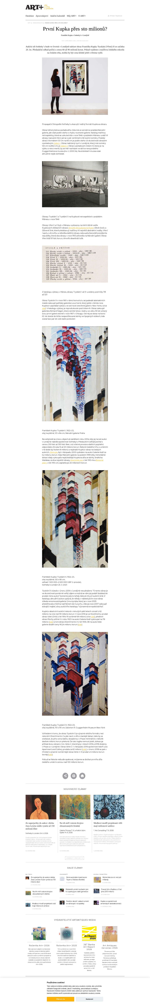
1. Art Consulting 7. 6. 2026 (104, 830)
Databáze (30, 16)
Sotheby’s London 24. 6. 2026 (37, 833)
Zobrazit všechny (74, 858)
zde (43, 308)
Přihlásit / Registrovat (115, 16)
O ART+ (82, 16)
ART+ (29, 23)
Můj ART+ (71, 16)
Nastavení (89, 999)
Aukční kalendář (57, 16)
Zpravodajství (42, 16)
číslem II (64, 146)
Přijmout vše (60, 999)
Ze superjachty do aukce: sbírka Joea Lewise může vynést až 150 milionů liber (40, 826)
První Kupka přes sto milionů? (56, 23)
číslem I (57, 143)
